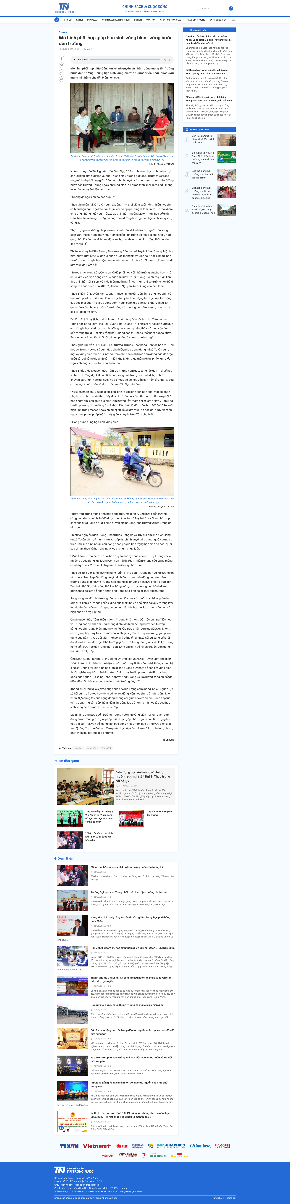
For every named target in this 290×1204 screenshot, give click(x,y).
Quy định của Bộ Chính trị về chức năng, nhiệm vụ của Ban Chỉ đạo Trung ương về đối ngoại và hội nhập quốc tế (209, 40)
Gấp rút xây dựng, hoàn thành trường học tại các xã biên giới (127, 1004)
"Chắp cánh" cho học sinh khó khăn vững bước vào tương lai (99, 836)
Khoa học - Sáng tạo (170, 19)
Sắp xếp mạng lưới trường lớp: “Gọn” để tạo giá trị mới (202, 174)
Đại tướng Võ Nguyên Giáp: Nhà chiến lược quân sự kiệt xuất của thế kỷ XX (203, 157)
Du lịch (138, 19)
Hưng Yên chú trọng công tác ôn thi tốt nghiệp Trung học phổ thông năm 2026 (130, 919)
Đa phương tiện (218, 19)
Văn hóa (150, 19)
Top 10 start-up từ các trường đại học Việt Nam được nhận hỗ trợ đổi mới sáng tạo (131, 1059)
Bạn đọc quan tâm (199, 129)
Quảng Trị (88, 49)
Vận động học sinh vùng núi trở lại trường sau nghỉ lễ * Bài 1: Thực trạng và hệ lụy (143, 776)
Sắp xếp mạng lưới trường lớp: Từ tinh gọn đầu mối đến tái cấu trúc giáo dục (202, 192)
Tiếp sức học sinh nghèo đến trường (159, 813)
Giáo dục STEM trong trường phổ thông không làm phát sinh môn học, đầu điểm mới (209, 99)
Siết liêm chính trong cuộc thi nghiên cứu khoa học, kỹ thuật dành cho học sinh (207, 71)
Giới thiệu (231, 1198)
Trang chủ (216, 1198)
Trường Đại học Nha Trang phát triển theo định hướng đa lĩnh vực (129, 892)
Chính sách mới (198, 29)
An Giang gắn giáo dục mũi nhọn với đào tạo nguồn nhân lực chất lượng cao (129, 1084)
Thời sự (68, 19)
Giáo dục (63, 32)
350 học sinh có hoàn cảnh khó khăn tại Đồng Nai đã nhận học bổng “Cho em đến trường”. (132, 878)
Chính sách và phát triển (116, 19)
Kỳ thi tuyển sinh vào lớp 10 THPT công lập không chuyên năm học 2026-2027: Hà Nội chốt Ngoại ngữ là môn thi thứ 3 (130, 1114)
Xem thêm (66, 858)
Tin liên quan (68, 760)
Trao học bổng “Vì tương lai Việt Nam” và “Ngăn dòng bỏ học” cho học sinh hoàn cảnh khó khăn (99, 816)
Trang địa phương (195, 19)
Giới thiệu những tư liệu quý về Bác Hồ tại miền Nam (203, 139)
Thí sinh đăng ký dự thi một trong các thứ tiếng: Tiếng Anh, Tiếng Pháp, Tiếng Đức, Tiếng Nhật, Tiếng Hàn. (132, 1128)
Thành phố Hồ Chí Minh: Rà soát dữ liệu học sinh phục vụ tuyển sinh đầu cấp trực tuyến (131, 979)
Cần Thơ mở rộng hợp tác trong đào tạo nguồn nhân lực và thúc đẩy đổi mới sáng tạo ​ (133, 1031)
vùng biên (91, 748)
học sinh (78, 748)
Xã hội (79, 19)
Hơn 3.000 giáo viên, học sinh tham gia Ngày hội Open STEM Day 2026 (133, 947)
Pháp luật (92, 19)
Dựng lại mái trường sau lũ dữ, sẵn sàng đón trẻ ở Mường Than (203, 209)
